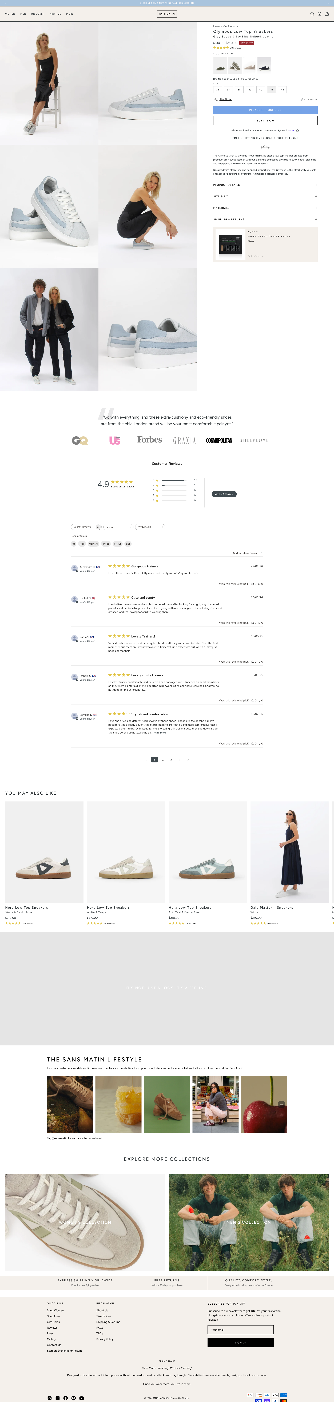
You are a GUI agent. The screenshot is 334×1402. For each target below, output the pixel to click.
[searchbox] (83, 527)
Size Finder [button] (226, 99)
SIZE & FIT (220, 196)
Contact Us (54, 1345)
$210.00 (10, 917)
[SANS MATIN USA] (167, 14)
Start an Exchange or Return (64, 1350)
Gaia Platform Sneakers (271, 907)
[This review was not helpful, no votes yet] (259, 584)
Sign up (240, 1342)
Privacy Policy (104, 1339)
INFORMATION (105, 1303)
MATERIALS (221, 207)
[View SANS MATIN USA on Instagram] (49, 1398)
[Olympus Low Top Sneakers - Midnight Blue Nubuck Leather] (264, 65)
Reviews (52, 1327)
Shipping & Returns (108, 1322)
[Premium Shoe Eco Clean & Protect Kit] (230, 244)
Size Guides (103, 1316)
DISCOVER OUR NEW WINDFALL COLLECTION (167, 3)
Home (216, 26)
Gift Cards (53, 1322)
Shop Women (55, 1310)
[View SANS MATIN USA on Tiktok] (57, 1398)
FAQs (99, 1327)
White (254, 912)
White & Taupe (96, 912)
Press (50, 1333)
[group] (167, 3)
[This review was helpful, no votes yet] (253, 584)
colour (117, 543)
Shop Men (53, 1316)
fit (74, 543)
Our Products (230, 26)
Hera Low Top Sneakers (26, 907)
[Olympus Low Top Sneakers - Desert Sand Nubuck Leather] (250, 65)
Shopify (185, 1398)
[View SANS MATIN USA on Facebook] (65, 1398)
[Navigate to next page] (188, 759)
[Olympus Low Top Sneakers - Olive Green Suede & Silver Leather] (235, 65)
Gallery (51, 1339)
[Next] (328, 3)
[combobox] (118, 527)
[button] (312, 14)
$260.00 (256, 917)
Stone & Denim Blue (18, 912)
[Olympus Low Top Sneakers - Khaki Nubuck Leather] (220, 65)
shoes (106, 543)
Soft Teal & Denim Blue (184, 912)
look (82, 543)
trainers (93, 543)
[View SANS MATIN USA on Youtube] (81, 1398)
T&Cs (99, 1333)
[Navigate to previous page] (146, 759)
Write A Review (224, 494)
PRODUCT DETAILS (226, 184)
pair (128, 543)
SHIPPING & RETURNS (229, 219)
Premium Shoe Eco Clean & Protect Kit (269, 236)
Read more (159, 732)
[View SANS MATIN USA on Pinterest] (73, 1398)
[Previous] (5, 3)
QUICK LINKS (55, 1303)
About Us (102, 1310)
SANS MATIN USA (161, 1398)
